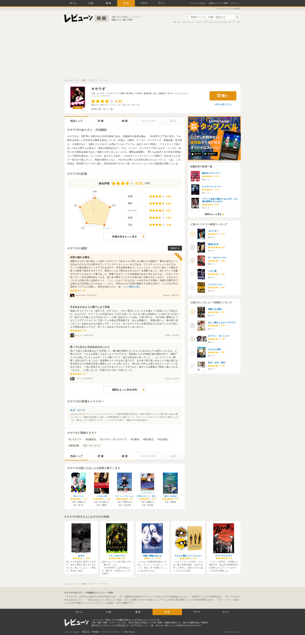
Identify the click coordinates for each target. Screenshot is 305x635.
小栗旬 (122, 93)
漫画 (109, 3)
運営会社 (86, 632)
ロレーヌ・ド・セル (232, 22)
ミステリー (105, 96)
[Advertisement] (152, 52)
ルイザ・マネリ (181, 22)
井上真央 (102, 502)
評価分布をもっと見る (124, 236)
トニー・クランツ (196, 22)
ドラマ (143, 3)
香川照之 (130, 93)
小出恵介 (139, 93)
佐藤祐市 (162, 93)
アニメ (161, 3)
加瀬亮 (80, 502)
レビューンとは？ (197, 3)
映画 (126, 3)
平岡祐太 (125, 502)
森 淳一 (81, 505)
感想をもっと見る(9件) (124, 389)
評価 (101, 120)
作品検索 (237, 17)
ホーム (73, 3)
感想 (125, 120)
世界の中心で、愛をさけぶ (149, 496)
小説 (91, 3)
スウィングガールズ (124, 496)
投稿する (175, 248)
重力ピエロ (78, 496)
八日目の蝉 (101, 496)
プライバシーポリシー (111, 632)
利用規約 (96, 632)
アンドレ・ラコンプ (214, 22)
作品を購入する (224, 104)
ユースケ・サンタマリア (107, 93)
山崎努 (148, 502)
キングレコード (182, 93)
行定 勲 (150, 505)
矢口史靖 (127, 505)
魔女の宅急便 (170, 496)
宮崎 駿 (173, 502)
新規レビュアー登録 (218, 3)
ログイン (235, 3)
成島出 (104, 505)
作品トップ (76, 120)
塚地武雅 (147, 93)
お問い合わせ (129, 632)
